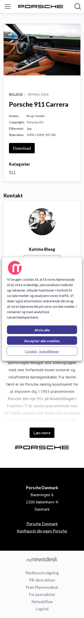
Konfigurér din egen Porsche (42, 530)
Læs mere (42, 432)
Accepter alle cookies (42, 340)
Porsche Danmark (42, 523)
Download (22, 148)
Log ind (42, 608)
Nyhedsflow (42, 601)
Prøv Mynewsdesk (42, 587)
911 (12, 172)
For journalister (42, 594)
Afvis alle (42, 330)
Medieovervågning (42, 572)
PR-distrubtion (42, 579)
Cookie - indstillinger (42, 351)
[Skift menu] (8, 6)
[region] (42, 309)
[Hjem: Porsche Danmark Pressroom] (41, 6)
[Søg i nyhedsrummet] (77, 6)
